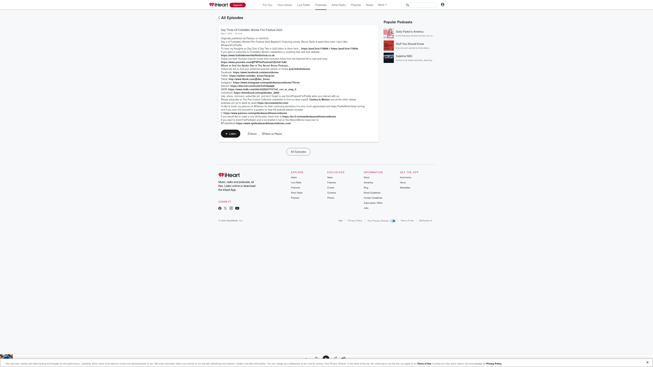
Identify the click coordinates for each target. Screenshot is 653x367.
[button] (230, 134)
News (369, 5)
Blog (366, 187)
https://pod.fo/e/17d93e (344, 48)
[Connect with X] (225, 209)
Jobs (366, 207)
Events (330, 187)
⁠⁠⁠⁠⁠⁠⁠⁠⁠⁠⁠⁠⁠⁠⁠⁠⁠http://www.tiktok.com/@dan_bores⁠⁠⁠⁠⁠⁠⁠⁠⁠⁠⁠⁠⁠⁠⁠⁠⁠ (249, 79)
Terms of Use (407, 220)
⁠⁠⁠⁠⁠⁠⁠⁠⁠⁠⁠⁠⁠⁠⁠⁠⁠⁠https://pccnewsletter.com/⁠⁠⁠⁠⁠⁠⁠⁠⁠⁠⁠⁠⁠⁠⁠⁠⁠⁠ (272, 102)
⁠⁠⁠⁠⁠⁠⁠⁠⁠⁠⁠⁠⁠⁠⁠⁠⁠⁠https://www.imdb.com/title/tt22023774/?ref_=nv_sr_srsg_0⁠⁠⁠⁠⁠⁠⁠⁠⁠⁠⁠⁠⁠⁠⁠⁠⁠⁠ (262, 89)
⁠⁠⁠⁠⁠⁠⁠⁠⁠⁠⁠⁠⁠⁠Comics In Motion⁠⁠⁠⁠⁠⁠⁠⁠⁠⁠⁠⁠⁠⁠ (319, 99)
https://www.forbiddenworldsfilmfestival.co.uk (248, 55)
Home (403, 182)
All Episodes (232, 17)
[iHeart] (218, 5)
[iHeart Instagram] (231, 209)
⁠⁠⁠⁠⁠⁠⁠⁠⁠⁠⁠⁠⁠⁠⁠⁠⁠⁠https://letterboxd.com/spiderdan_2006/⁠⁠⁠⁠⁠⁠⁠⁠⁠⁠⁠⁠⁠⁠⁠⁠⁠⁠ (257, 92)
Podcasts (320, 5)
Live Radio (303, 5)
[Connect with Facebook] (219, 209)
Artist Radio (339, 5)
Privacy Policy (355, 220)
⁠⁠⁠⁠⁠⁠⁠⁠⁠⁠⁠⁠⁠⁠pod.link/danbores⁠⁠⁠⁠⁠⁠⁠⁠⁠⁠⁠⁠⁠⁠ (299, 69)
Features (331, 182)
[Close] (647, 362)
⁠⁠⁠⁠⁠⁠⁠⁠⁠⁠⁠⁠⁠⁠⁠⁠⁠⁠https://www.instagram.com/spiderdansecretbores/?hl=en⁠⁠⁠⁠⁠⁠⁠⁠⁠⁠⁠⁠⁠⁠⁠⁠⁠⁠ (266, 82)
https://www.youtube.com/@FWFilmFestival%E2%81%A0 (254, 62)
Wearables (405, 187)
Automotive (405, 177)
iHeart (294, 177)
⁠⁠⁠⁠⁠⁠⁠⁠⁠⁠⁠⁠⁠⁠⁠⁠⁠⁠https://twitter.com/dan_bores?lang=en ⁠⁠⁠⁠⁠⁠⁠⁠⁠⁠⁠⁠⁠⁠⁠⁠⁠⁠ (252, 75)
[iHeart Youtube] (237, 209)
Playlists (356, 5)
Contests (331, 192)
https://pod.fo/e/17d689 (314, 48)
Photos (330, 197)
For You (267, 5)
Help (340, 220)
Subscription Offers (373, 202)
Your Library (284, 5)
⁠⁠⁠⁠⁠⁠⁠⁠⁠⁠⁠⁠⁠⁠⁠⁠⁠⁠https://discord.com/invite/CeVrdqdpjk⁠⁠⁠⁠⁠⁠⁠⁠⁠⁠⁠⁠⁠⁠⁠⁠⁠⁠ (252, 86)
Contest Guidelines (373, 197)
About (367, 177)
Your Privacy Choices (378, 220)
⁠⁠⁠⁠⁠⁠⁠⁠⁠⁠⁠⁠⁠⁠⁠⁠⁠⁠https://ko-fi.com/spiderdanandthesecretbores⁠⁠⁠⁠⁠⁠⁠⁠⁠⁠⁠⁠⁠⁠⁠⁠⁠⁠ (309, 116)
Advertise (368, 182)
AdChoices (424, 220)
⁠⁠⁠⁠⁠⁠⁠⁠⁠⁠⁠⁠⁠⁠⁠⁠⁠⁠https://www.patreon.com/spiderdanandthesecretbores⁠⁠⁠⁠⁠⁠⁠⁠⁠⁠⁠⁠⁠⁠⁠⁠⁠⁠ (255, 113)
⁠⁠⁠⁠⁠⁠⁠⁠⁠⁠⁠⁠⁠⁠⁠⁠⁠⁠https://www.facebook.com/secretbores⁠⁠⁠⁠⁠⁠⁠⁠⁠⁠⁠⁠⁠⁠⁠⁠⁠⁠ (256, 72)
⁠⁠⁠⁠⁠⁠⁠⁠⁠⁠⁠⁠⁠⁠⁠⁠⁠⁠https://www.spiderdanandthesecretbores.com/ (263, 123)
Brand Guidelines (372, 192)
